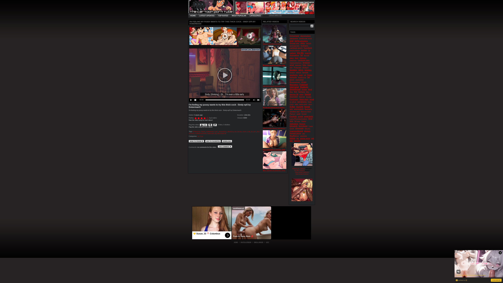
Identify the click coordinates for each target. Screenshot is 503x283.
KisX (296, 58)
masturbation (296, 63)
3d (301, 55)
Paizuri (292, 114)
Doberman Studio (199, 131)
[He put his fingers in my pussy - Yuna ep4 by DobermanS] (274, 97)
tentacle (293, 77)
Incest (304, 114)
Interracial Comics (298, 168)
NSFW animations (301, 41)
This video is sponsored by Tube (225, 46)
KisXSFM (299, 107)
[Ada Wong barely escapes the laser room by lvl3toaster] (274, 76)
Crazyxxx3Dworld (296, 131)
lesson (302, 124)
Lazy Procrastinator (298, 119)
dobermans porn (212, 131)
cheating (230, 131)
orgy (301, 94)
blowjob (293, 126)
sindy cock (246, 131)
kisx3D (306, 55)
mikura (298, 73)
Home (236, 242)
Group (304, 89)
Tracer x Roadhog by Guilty (272, 44)
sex (303, 134)
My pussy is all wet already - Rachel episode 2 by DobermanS (284, 65)
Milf (295, 92)
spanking (303, 136)
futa (304, 65)
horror (302, 97)
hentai (308, 94)
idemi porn (303, 99)
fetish (308, 43)
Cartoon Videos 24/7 (275, 15)
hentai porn (295, 133)
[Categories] (255, 15)
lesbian (306, 63)
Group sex (294, 43)
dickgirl (305, 68)
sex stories (238, 131)
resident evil (295, 112)
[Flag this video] (215, 125)
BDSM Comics (299, 170)
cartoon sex (304, 60)
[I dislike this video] (210, 125)
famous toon (306, 112)
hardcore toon (305, 38)
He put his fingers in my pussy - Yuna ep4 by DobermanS (282, 107)
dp (297, 138)
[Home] (193, 15)
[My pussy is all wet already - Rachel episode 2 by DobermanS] (274, 55)
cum (301, 75)
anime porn (305, 138)
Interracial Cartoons (302, 172)
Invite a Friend (246, 242)
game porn (303, 104)
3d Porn (200, 136)
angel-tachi (308, 116)
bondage (303, 126)
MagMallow (294, 136)
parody (297, 141)
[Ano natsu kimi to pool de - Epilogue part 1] (274, 139)
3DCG (300, 70)
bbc (307, 92)
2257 (267, 242)
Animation (294, 55)
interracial (294, 87)
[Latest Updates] (207, 15)
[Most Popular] (239, 15)
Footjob (293, 116)
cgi (305, 75)
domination (305, 36)
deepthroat (295, 89)
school (300, 116)
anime (304, 50)
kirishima (308, 70)
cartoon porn (296, 48)
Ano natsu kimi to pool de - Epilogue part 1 (278, 149)
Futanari (303, 84)
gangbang (302, 102)
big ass (307, 129)
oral (291, 41)
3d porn (253, 131)
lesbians (304, 46)
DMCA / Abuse (258, 242)
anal (292, 65)
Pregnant (297, 68)
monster (294, 97)
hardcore (302, 77)
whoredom (222, 131)
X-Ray (292, 106)
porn (310, 104)
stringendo (294, 46)
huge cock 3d (212, 133)
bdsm (292, 138)
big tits (300, 53)
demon (307, 131)
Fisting (309, 75)
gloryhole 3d (221, 133)
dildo (302, 43)
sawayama (294, 38)
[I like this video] (203, 125)
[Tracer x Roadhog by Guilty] (274, 33)
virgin (303, 82)
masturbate (295, 50)
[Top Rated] (223, 15)
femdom (293, 70)
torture (292, 73)
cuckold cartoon (200, 133)
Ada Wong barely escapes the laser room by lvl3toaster (282, 86)
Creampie (294, 36)
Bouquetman (295, 82)
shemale (299, 128)
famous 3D (294, 94)
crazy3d (308, 53)
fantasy (301, 92)
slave (292, 58)
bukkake (298, 65)
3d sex (297, 121)
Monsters (294, 84)
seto (296, 104)
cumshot (300, 80)
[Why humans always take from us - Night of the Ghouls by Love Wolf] (274, 118)
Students (304, 87)
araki (298, 114)
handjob (308, 48)
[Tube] (225, 44)
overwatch (299, 109)
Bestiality (308, 109)
